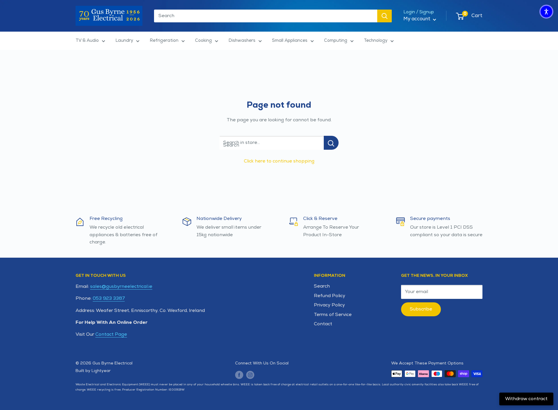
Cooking (203, 40)
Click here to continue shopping (279, 161)
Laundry (124, 40)
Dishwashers (241, 40)
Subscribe (421, 309)
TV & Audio (87, 40)
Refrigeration (164, 40)
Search (322, 286)
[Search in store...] (331, 143)
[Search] (384, 16)
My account (417, 19)
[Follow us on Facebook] (239, 374)
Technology (375, 40)
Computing (335, 40)
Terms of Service (333, 314)
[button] (546, 12)
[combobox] (265, 16)
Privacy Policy (329, 305)
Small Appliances (289, 40)
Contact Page (111, 334)
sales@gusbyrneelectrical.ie (121, 286)
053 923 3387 (109, 298)
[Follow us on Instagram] (250, 374)
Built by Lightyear (93, 370)
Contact (323, 324)
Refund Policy (329, 296)
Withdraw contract (526, 399)
